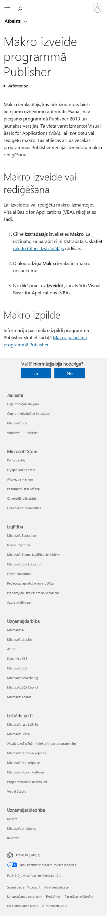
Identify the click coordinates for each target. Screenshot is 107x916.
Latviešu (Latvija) (28, 855)
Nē (70, 373)
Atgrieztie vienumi (20, 479)
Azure (11, 649)
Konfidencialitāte (56, 887)
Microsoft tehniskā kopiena (26, 753)
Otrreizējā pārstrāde (22, 498)
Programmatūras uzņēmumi (27, 781)
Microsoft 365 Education (24, 564)
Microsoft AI (16, 630)
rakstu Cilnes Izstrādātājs (38, 248)
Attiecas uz (18, 85)
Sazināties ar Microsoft (23, 887)
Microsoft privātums (21, 828)
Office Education (19, 573)
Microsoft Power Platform (25, 772)
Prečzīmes (53, 896)
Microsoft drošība (19, 639)
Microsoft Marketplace (23, 762)
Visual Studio (16, 791)
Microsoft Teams (19, 697)
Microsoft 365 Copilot (22, 687)
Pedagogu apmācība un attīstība (30, 583)
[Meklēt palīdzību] (21, 8)
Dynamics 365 (17, 658)
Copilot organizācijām (23, 404)
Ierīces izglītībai (18, 545)
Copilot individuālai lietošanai (28, 413)
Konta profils (16, 460)
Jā (36, 373)
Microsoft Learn (18, 734)
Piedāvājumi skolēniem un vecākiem (33, 593)
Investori (13, 838)
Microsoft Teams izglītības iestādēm (33, 554)
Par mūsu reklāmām (78, 896)
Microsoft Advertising (22, 677)
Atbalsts (13, 21)
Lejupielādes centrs (21, 469)
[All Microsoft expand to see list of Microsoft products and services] (7, 8)
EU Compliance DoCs (22, 905)
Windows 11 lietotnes (22, 432)
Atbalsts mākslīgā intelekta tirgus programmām (41, 743)
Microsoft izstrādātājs (23, 724)
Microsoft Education (21, 535)
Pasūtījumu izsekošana (23, 489)
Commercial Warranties (24, 508)
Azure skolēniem (19, 602)
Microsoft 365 (17, 423)
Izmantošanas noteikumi (24, 896)
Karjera (12, 818)
